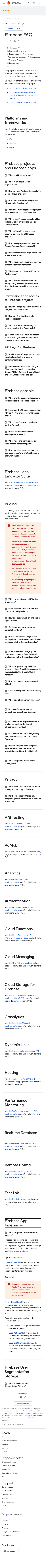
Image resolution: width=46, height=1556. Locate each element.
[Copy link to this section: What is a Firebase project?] (36, 175)
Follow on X (6, 1469)
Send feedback (14, 28)
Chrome (5, 1524)
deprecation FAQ (26, 1051)
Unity (11, 148)
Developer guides (8, 1437)
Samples (5, 1444)
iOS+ (11, 139)
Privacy (11, 1545)
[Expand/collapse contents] (19, 47)
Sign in (40, 3)
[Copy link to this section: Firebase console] (36, 391)
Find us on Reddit (8, 1466)
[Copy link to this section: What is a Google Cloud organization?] (19, 184)
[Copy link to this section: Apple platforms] (24, 1257)
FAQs (4, 1506)
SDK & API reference (9, 1441)
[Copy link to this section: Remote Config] (33, 1165)
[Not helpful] (23, 23)
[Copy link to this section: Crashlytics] (26, 1017)
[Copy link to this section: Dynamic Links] (31, 1045)
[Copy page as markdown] (15, 41)
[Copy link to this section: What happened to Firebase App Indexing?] (16, 1235)
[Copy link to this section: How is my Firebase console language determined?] (28, 434)
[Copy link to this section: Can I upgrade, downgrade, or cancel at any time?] (25, 630)
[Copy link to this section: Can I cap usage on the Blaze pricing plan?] (12, 693)
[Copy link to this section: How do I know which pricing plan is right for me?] (19, 620)
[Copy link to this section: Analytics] (23, 873)
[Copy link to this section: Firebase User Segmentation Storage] (20, 1376)
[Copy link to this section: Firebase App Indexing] (21, 1225)
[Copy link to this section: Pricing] (19, 504)
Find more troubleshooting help (23, 88)
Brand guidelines (8, 1502)
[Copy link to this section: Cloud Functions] (35, 929)
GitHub (4, 1452)
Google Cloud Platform (10, 1532)
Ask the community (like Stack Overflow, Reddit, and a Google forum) (23, 95)
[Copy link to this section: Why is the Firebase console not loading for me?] (21, 425)
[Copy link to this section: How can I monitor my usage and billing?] (13, 684)
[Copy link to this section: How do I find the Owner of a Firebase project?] (23, 319)
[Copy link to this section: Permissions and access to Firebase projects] (35, 300)
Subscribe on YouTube (10, 1473)
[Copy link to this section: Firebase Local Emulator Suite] (32, 476)
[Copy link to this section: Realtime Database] (7, 1137)
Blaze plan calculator (28, 534)
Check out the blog (9, 1462)
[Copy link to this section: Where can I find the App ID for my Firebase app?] (20, 274)
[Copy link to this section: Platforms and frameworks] (28, 123)
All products (6, 1535)
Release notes (7, 1498)
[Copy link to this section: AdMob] (20, 845)
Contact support (8, 1487)
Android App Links (13, 1302)
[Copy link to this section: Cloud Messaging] (36, 957)
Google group (7, 1494)
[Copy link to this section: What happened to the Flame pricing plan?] (19, 763)
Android (12, 143)
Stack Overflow (7, 1491)
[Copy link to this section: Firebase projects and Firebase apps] (38, 168)
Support (6, 10)
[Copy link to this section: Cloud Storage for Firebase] (21, 989)
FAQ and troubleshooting (26, 852)
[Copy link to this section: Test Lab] (21, 1193)
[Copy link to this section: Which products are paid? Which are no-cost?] (19, 602)
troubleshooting (23, 1199)
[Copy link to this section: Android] (16, 1277)
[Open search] (29, 2)
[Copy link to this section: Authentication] (33, 901)
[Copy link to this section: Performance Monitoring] (26, 1105)
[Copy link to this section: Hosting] (20, 1073)
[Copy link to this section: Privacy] (19, 779)
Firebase (8, 19)
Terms (4, 1545)
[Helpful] (19, 23)
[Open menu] (3, 3)
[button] (23, 175)
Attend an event (8, 1477)
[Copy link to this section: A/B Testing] (26, 817)
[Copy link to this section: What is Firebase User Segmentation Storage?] (29, 1386)
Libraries (5, 1448)
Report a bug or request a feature (24, 102)
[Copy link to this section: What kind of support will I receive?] (7, 702)
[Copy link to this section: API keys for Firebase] (37, 347)
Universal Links (11, 1262)
